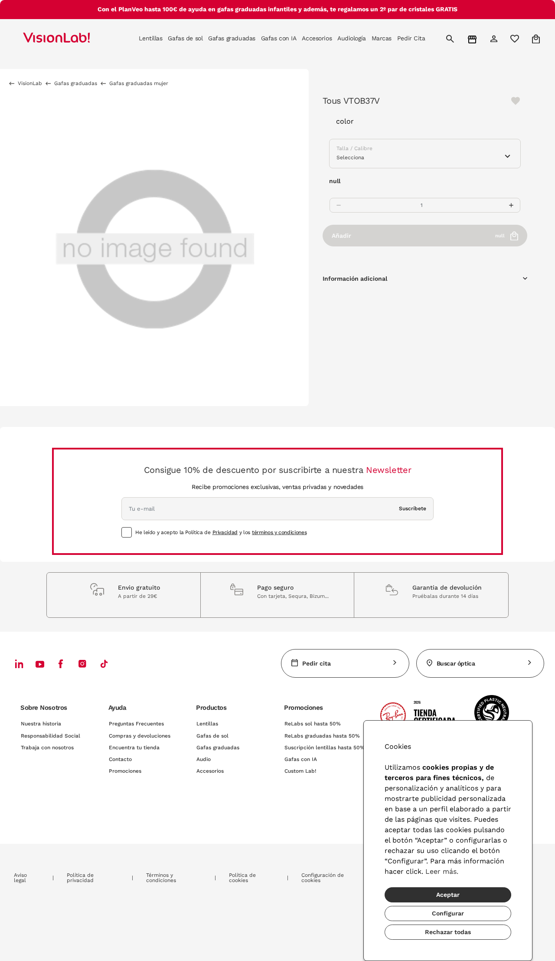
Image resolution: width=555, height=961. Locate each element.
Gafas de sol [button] (185, 38)
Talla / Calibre (354, 148)
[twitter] (40, 664)
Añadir (418, 235)
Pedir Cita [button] (411, 38)
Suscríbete (412, 508)
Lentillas (207, 724)
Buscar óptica (456, 663)
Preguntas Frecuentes (136, 724)
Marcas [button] (382, 38)
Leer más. (441, 871)
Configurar (448, 913)
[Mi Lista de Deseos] (515, 39)
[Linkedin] (19, 663)
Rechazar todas (448, 931)
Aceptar (448, 894)
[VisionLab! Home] (71, 39)
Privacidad (225, 532)
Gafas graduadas (217, 748)
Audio (203, 759)
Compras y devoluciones (139, 736)
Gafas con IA (300, 759)
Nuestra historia (41, 724)
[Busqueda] (451, 39)
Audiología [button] (351, 38)
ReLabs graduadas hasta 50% (322, 736)
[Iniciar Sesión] (495, 38)
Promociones (125, 771)
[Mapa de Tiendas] (473, 38)
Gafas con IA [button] (279, 38)
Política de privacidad (80, 877)
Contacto (120, 759)
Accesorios (210, 771)
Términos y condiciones (161, 877)
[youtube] (82, 663)
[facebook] (61, 663)
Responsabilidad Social (50, 736)
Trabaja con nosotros (47, 748)
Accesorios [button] (317, 38)
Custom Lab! (300, 771)
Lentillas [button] (150, 38)
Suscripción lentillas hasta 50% (324, 748)
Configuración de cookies (322, 877)
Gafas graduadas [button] (231, 38)
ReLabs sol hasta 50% (312, 724)
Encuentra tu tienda (134, 748)
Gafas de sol (212, 736)
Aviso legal (20, 877)
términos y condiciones (279, 532)
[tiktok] (104, 663)
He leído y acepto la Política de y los (221, 532)
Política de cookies (242, 877)
